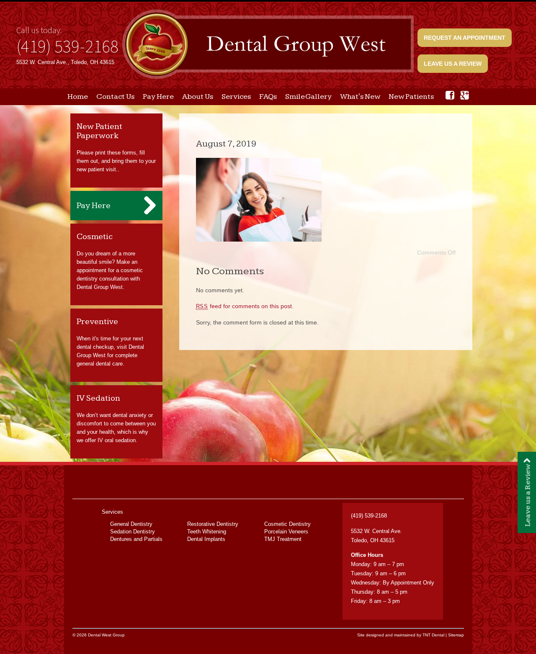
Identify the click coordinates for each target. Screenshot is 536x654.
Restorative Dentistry (212, 524)
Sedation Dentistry (132, 531)
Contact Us (115, 96)
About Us (197, 96)
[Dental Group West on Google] (464, 95)
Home (77, 96)
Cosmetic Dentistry (287, 524)
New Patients (411, 96)
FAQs (268, 96)
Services (236, 96)
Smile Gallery (308, 96)
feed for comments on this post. (245, 306)
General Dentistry (131, 524)
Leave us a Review (453, 63)
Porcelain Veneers (286, 531)
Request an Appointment (464, 37)
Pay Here (158, 96)
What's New (360, 96)
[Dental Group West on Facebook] (450, 95)
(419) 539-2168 (67, 46)
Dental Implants (206, 539)
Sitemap (456, 635)
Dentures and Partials (136, 539)
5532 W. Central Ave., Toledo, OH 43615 (65, 62)
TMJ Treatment (283, 539)
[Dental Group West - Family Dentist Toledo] (268, 45)
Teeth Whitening (206, 531)
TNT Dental (433, 635)
